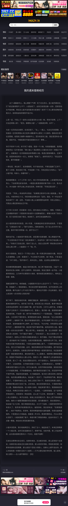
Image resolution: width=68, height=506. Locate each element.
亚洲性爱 (11, 44)
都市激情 (11, 56)
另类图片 (64, 50)
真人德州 (18, 32)
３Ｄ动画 (33, 38)
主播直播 (56, 38)
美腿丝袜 (41, 50)
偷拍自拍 (18, 44)
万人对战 (26, 32)
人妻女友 (26, 56)
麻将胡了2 (41, 32)
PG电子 (11, 32)
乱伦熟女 (56, 44)
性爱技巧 (64, 56)
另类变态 (64, 44)
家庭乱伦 (18, 56)
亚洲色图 (18, 50)
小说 (4, 55)
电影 (4, 44)
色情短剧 (56, 61)
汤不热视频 (33, 61)
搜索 (55, 25)
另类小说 (48, 56)
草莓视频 (26, 61)
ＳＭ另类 (64, 38)
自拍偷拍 (18, 38)
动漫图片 (33, 50)
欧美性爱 (33, 44)
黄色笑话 (56, 56)
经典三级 (48, 44)
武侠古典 (33, 56)
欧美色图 (26, 50)
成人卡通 (26, 44)
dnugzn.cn (34, 20)
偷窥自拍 (11, 50)
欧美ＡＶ (26, 38)
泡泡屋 (49, 61)
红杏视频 (41, 61)
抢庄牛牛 (64, 32)
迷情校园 (41, 56)
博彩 (4, 32)
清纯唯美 (48, 50)
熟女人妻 (41, 38)
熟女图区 (56, 50)
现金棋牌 (56, 32)
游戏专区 (33, 32)
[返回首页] (65, 502)
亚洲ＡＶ (11, 38)
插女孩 (11, 61)
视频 (4, 38)
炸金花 (49, 32)
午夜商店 (18, 61)
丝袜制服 (48, 38)
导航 (4, 61)
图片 (4, 50)
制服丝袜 (41, 44)
